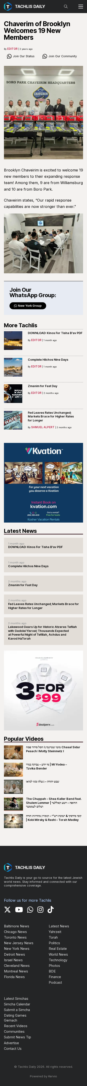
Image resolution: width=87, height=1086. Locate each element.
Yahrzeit (55, 932)
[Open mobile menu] (80, 6)
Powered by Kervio (43, 1076)
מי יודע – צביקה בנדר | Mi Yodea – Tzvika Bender (46, 766)
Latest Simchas (16, 999)
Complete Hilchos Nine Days (48, 359)
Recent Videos (15, 1026)
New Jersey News (18, 943)
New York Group (30, 305)
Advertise (11, 1043)
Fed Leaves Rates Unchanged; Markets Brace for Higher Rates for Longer (51, 416)
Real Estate (58, 949)
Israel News (13, 960)
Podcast (55, 982)
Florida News (14, 977)
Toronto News (15, 937)
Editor (12, 48)
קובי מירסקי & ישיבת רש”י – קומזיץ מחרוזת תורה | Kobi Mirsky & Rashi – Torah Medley (53, 818)
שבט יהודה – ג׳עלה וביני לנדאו (42, 781)
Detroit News (14, 954)
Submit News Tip (17, 1037)
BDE (52, 971)
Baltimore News (16, 926)
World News (58, 954)
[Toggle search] (66, 6)
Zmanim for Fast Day (42, 386)
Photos (54, 966)
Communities (14, 1031)
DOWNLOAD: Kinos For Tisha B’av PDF (55, 333)
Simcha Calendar (17, 1004)
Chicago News (15, 932)
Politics (54, 943)
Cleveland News (17, 966)
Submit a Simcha (17, 1010)
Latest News (59, 926)
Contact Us (13, 1048)
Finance (55, 977)
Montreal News (16, 971)
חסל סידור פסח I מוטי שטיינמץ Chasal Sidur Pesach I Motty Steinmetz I (53, 749)
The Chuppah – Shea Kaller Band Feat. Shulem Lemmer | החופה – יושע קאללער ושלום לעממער (53, 802)
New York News (16, 949)
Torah (53, 937)
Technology (58, 960)
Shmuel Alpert (43, 427)
